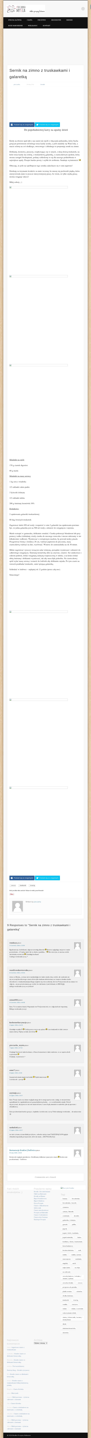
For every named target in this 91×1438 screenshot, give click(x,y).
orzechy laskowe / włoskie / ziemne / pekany (72, 1277)
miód (74, 1263)
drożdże (76, 1216)
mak (79, 1250)
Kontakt (46, 26)
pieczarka (17, 84)
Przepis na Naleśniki (41, 1213)
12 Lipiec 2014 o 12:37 (16, 1095)
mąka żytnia (66, 1267)
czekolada (66, 1216)
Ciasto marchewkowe (41, 1210)
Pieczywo (42, 20)
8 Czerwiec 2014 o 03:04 (17, 973)
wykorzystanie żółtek (69, 1313)
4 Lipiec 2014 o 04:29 (16, 1025)
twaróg (32, 885)
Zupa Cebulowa (39, 1201)
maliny (65, 1255)
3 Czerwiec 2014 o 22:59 (17, 945)
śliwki (64, 1324)
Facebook (78, 8)
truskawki (23, 885)
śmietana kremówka (69, 1328)
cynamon (66, 1207)
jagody (65, 1229)
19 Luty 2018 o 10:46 (15, 1153)
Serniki (69, 20)
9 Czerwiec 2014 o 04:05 (17, 1002)
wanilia (65, 1304)
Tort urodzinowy (18, 1366)
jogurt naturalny (68, 1237)
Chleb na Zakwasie (40, 1194)
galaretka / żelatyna (69, 1220)
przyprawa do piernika (70, 1287)
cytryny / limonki (68, 1211)
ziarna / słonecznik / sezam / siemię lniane (72, 1318)
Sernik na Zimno (39, 1196)
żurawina (65, 1332)
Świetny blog (11, 1370)
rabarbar (79, 1291)
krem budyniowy (68, 1246)
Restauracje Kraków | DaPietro (22, 1150)
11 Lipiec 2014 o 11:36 (15, 1073)
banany (65, 1198)
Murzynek (14, 1393)
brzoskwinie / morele (69, 1203)
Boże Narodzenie (15, 26)
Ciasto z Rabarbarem (41, 1206)
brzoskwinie (76, 1198)
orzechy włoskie (68, 1283)
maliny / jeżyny (76, 1255)
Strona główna (15, 20)
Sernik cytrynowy (23, 1370)
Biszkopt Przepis (40, 1220)
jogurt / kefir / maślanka (70, 1233)
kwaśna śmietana (68, 1250)
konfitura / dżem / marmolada (72, 1241)
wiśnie (65, 1309)
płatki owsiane (67, 1291)
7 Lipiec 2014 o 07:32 (16, 1048)
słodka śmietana (68, 1296)
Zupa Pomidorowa (40, 1199)
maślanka (78, 1259)
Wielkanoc (33, 26)
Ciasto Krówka (18, 1389)
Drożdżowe (56, 20)
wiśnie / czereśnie (77, 1309)
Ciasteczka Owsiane (41, 1217)
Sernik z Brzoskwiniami (42, 1192)
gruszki (65, 1224)
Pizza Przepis (38, 1203)
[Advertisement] (45, 46)
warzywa (75, 1304)
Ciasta (29, 20)
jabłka (74, 1224)
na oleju (77, 1267)
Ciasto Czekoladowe (41, 1215)
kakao (79, 1237)
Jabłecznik (37, 1208)
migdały (65, 1263)
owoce (13, 885)
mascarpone (67, 1259)
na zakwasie (66, 1272)
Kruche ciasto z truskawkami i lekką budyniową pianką (17, 1383)
